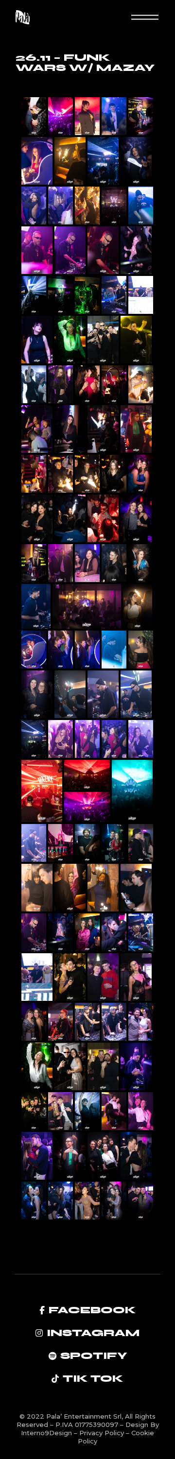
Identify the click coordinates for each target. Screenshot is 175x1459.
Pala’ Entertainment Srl (84, 1416)
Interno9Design (47, 1433)
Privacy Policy (102, 1433)
